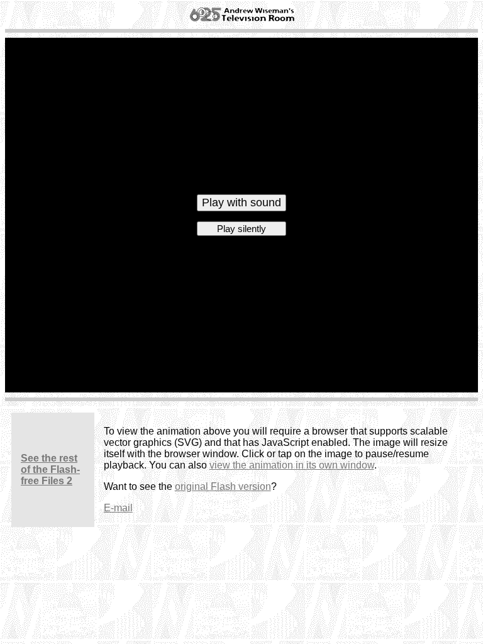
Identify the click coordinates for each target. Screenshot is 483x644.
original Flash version (223, 486)
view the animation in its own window (291, 465)
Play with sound (241, 202)
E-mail (118, 507)
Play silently (241, 228)
